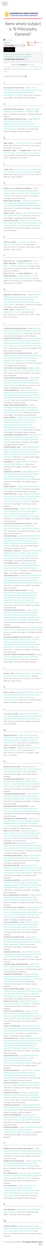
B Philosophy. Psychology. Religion (17, 57)
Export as (7, 42)
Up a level (9, 40)
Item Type (30, 64)
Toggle (5, 4)
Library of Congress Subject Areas (17, 54)
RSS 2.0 (32, 45)
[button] (9, 49)
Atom (31, 42)
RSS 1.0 (39, 42)
